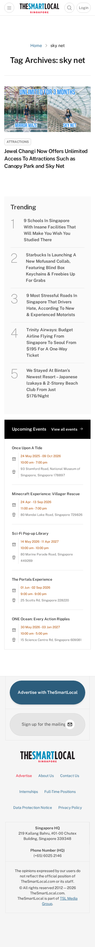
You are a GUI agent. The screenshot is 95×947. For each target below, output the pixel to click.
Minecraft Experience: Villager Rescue (46, 494)
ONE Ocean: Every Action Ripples (41, 619)
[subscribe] (70, 724)
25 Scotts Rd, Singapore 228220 (45, 600)
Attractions (18, 142)
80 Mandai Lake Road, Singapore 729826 (51, 515)
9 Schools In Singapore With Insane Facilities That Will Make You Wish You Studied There (50, 230)
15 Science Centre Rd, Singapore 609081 (51, 640)
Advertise (24, 776)
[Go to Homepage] (39, 7)
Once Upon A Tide (27, 448)
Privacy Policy (70, 807)
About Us (46, 776)
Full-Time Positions (60, 791)
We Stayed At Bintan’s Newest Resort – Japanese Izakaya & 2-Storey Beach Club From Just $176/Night (52, 383)
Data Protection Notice (32, 807)
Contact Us (69, 776)
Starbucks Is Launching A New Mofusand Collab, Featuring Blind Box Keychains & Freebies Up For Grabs (51, 267)
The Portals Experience (32, 579)
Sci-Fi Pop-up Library (30, 533)
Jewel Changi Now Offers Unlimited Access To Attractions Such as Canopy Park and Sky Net (46, 158)
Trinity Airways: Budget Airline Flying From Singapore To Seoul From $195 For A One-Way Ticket (51, 342)
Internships (28, 791)
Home (36, 45)
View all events (64, 429)
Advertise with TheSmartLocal (48, 692)
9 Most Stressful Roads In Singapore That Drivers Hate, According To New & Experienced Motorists (51, 305)
